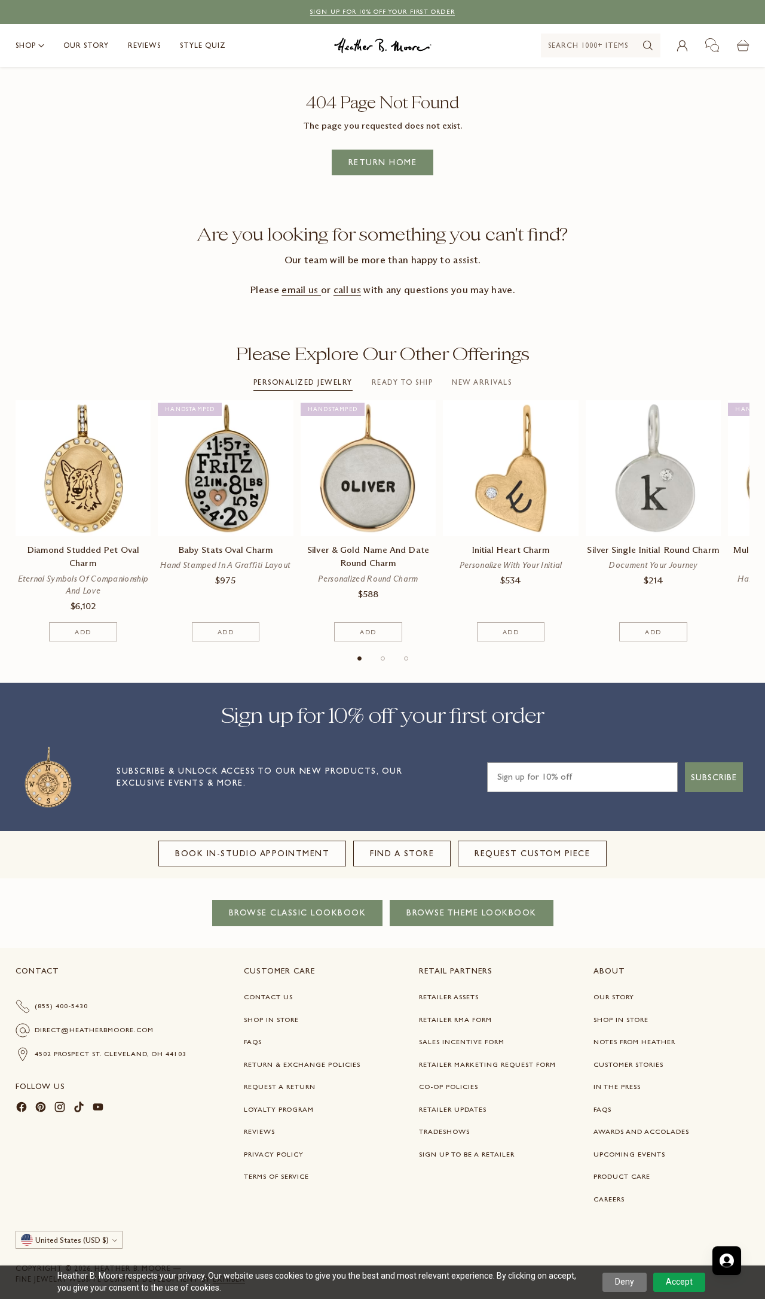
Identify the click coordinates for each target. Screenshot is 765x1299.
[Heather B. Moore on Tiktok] (79, 1109)
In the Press (617, 1086)
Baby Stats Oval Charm (225, 549)
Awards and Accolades (641, 1131)
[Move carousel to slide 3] (406, 658)
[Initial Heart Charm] (511, 468)
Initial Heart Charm (511, 549)
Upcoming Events (629, 1154)
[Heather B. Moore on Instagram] (60, 1109)
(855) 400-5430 (61, 1005)
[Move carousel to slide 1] (359, 658)
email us (301, 290)
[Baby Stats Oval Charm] (225, 468)
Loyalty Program (279, 1109)
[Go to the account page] (682, 45)
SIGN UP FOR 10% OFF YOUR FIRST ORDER (382, 11)
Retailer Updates (452, 1109)
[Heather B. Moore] (382, 45)
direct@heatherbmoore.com (94, 1029)
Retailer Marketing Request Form (487, 1064)
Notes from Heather (634, 1041)
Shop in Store (271, 1019)
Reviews (259, 1131)
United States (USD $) (72, 1240)
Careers (609, 1199)
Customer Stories (628, 1064)
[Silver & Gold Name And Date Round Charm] (368, 468)
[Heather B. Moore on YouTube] (98, 1109)
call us (347, 290)
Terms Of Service (276, 1176)
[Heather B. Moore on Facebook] (21, 1109)
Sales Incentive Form (461, 1041)
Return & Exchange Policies (302, 1064)
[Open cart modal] (743, 45)
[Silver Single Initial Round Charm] (653, 468)
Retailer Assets (449, 996)
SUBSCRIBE (714, 777)
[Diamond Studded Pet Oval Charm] (83, 468)
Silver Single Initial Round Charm (653, 549)
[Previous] (18, 521)
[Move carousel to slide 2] (383, 658)
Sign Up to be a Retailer (467, 1154)
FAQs (253, 1041)
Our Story (613, 996)
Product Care (621, 1176)
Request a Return (280, 1086)
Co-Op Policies (448, 1086)
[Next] (746, 521)
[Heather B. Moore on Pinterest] (40, 1109)
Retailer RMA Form (455, 1019)
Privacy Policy (274, 1154)
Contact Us (268, 996)
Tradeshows (444, 1131)
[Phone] (712, 45)
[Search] (648, 45)
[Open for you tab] (726, 1260)
